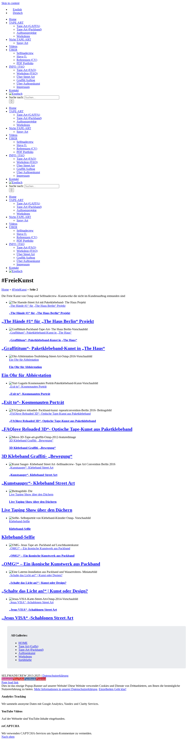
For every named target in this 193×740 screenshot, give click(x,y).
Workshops (25, 656)
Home (5, 289)
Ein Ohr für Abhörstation (24, 359)
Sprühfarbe (25, 659)
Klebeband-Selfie (19, 521)
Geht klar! (120, 689)
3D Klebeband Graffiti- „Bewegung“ (31, 440)
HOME (23, 643)
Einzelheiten (106, 689)
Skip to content (10, 3)
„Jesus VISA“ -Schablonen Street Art (31, 602)
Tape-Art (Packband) (31, 649)
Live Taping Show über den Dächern (31, 494)
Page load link (10, 682)
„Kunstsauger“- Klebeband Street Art (31, 467)
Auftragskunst (26, 653)
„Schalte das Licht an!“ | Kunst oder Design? (35, 575)
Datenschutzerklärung (55, 675)
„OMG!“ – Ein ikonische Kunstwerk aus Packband (39, 548)
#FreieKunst (19, 289)
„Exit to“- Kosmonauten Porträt (28, 386)
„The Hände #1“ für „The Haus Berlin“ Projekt (37, 305)
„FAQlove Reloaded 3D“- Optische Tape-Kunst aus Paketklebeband (50, 413)
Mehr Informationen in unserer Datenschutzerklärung (65, 689)
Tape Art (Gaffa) (28, 646)
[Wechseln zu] (15, 93)
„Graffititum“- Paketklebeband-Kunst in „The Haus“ (40, 332)
